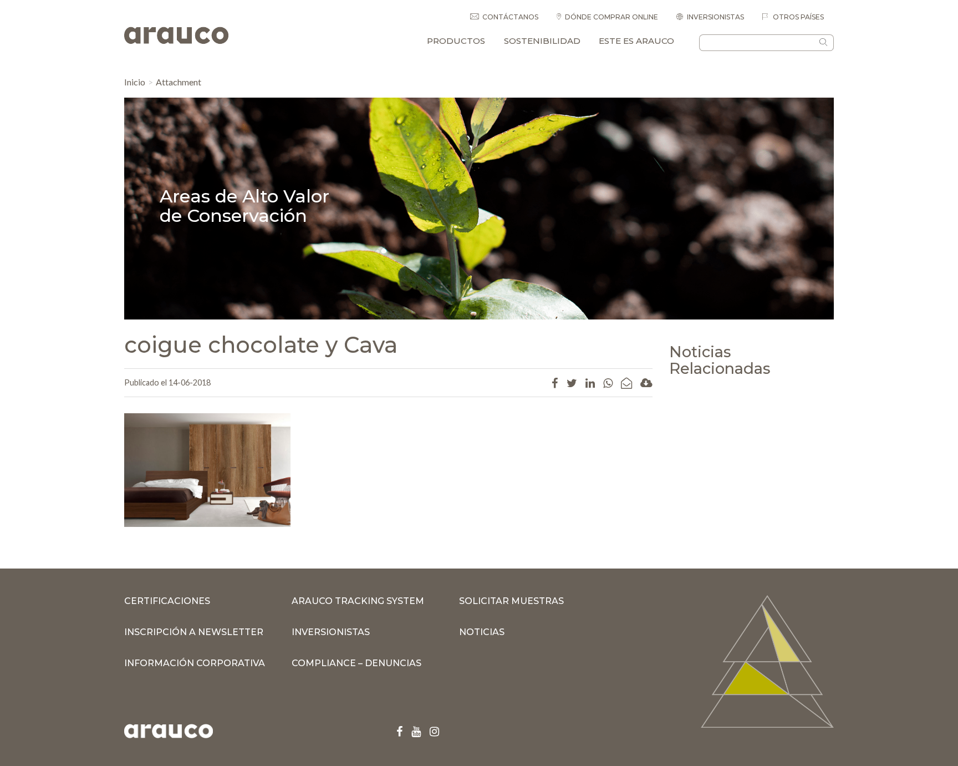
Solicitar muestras (511, 601)
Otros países (797, 17)
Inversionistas (715, 17)
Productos (456, 40)
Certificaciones (167, 601)
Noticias (482, 632)
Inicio (134, 82)
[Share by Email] (626, 382)
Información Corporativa (194, 663)
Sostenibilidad (542, 40)
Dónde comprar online (611, 17)
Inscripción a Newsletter (193, 632)
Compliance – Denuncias (356, 663)
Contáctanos (510, 17)
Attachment (178, 82)
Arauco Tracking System (358, 601)
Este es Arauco (636, 40)
